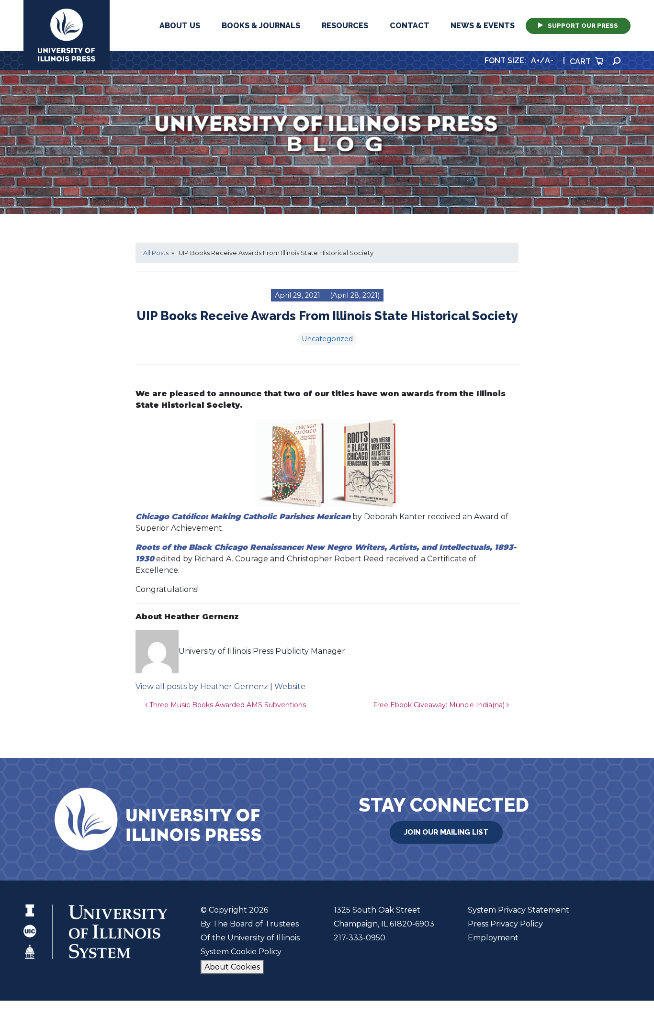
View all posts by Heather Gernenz (201, 686)
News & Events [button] (483, 25)
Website (289, 686)
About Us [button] (179, 25)
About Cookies (232, 966)
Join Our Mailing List (446, 832)
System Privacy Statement (518, 910)
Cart (581, 61)
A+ (535, 60)
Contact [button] (409, 25)
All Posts (156, 253)
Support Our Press (583, 25)
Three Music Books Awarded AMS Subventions (226, 705)
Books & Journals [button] (261, 25)
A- (549, 60)
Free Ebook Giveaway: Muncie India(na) (440, 705)
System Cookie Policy (241, 951)
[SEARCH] (616, 61)
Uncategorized (327, 339)
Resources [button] (345, 25)
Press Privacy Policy (505, 923)
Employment (493, 937)
